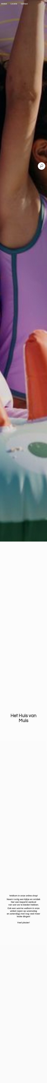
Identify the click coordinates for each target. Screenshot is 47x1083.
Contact (24, 4)
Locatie (14, 4)
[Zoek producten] (42, 166)
